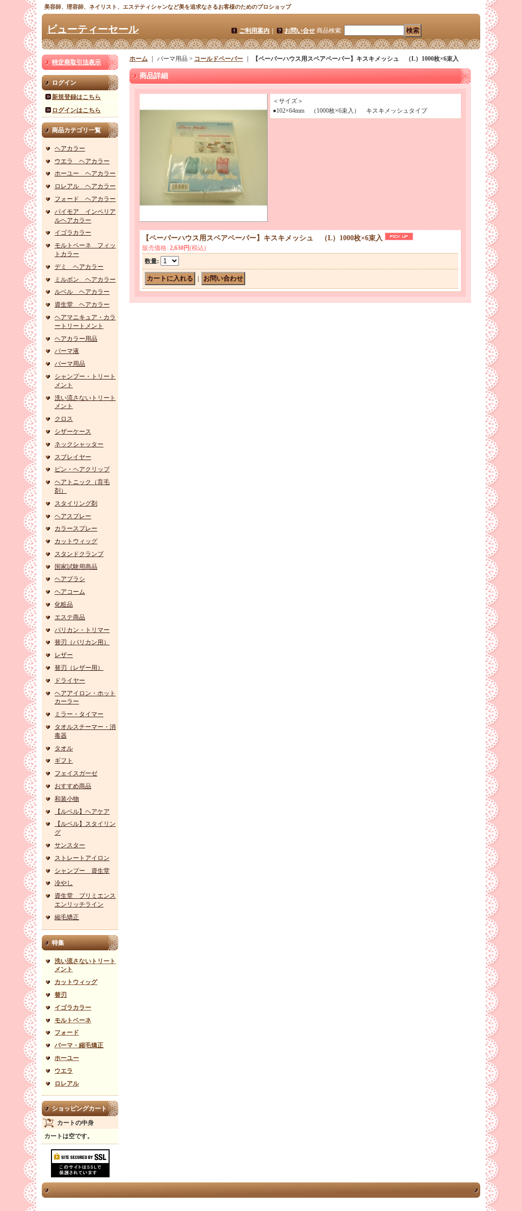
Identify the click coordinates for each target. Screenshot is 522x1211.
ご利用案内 (254, 30)
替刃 (61, 994)
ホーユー (67, 1058)
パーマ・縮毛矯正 (79, 1045)
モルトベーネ (73, 1020)
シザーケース (73, 431)
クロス (64, 418)
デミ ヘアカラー (79, 266)
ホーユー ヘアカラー (85, 173)
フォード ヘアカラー (85, 199)
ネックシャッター (79, 444)
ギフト (64, 760)
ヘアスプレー (73, 516)
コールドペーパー (218, 58)
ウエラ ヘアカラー (82, 161)
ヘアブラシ (70, 579)
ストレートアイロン (82, 858)
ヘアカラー (70, 148)
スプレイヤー (73, 457)
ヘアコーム (70, 591)
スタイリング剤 (76, 503)
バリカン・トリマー (82, 630)
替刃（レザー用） (79, 667)
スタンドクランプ (79, 554)
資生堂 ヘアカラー (82, 304)
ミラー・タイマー (79, 714)
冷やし (64, 883)
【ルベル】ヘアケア (82, 811)
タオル (64, 748)
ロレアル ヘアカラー (85, 186)
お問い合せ (299, 30)
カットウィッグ (76, 541)
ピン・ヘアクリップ (82, 469)
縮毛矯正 (67, 917)
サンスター (70, 845)
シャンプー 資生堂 (82, 870)
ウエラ (64, 1070)
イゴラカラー (73, 232)
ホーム (138, 58)
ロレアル (67, 1083)
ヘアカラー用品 (76, 338)
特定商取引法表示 (76, 62)
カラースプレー (76, 528)
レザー (64, 655)
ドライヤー (70, 680)
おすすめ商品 (73, 786)
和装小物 (67, 798)
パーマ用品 (70, 363)
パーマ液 (67, 351)
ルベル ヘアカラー (82, 291)
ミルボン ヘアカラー (85, 279)
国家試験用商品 (76, 566)
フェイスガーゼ (76, 773)
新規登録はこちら (76, 96)
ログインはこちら (76, 110)
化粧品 (64, 604)
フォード (67, 1032)
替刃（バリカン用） (82, 642)
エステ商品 (70, 617)
